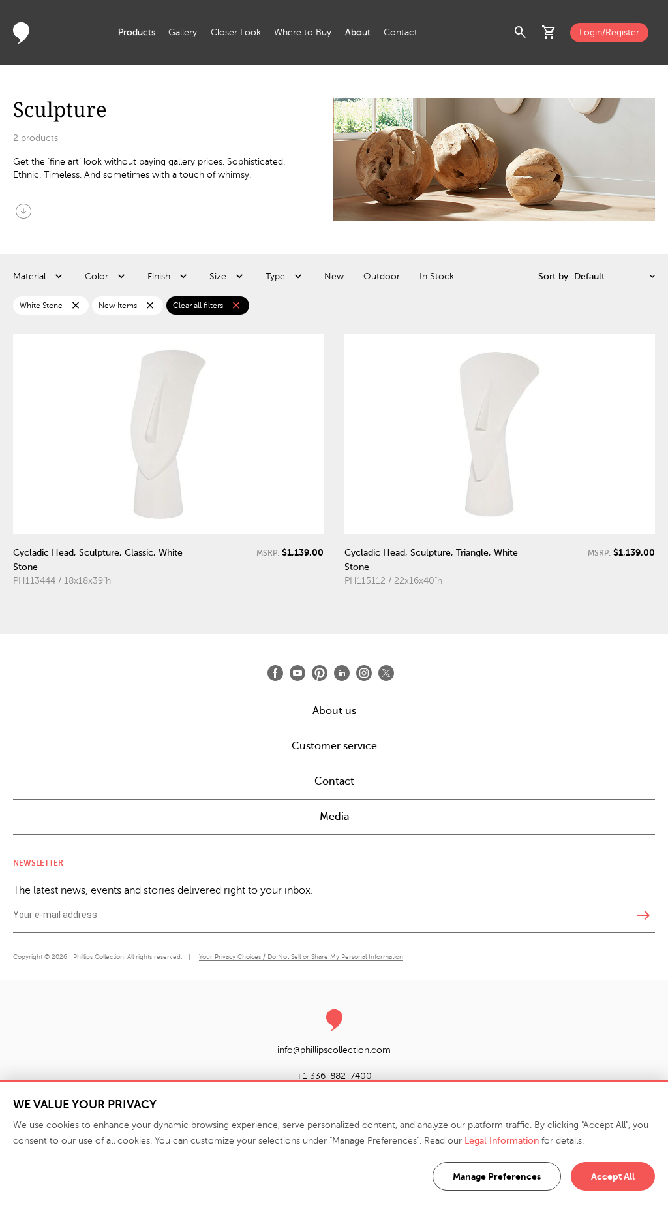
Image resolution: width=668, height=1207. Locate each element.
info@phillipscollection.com (334, 1050)
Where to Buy (302, 32)
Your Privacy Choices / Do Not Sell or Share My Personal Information (301, 956)
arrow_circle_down (23, 210)
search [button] (520, 32)
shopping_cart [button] (549, 32)
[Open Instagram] (364, 673)
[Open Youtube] (297, 673)
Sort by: (554, 276)
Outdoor (381, 276)
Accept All (613, 1176)
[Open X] (386, 673)
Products (136, 32)
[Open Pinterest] (319, 673)
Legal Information (501, 1141)
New (334, 276)
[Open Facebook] (275, 673)
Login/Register (609, 32)
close (75, 305)
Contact (401, 32)
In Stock (436, 276)
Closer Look (236, 32)
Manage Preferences (497, 1176)
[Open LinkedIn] (342, 673)
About (358, 32)
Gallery (182, 32)
